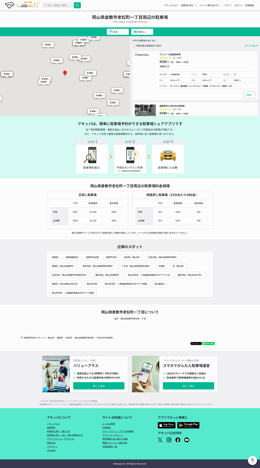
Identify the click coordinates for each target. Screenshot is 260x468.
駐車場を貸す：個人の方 (58, 431)
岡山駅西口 (160, 283)
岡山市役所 (92, 283)
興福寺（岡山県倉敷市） (63, 265)
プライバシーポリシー (112, 435)
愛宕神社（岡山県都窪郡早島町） (98, 265)
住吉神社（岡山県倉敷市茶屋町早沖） (70, 274)
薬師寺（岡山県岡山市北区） (65, 283)
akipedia (51, 450)
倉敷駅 (55, 257)
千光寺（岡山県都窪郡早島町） (136, 265)
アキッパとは (53, 423)
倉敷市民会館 (92, 257)
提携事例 (51, 427)
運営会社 (51, 442)
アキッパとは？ (171, 5)
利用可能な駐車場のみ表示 (148, 45)
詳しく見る (99, 386)
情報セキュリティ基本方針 (114, 442)
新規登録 (250, 5)
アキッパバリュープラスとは (60, 438)
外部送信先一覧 (109, 446)
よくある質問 (108, 423)
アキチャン (52, 446)
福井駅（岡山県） (132, 257)
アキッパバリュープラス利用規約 (118, 431)
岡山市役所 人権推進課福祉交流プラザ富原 (73, 292)
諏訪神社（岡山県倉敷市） (108, 274)
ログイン (239, 5)
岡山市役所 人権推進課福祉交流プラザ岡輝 (126, 283)
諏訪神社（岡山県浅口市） (190, 274)
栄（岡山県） (179, 265)
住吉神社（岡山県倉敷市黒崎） (163, 257)
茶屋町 (162, 265)
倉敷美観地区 (72, 257)
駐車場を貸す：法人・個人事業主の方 (65, 435)
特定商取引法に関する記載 (115, 438)
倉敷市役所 (111, 257)
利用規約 (106, 427)
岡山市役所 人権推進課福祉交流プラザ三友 (149, 274)
